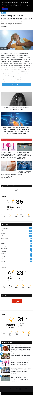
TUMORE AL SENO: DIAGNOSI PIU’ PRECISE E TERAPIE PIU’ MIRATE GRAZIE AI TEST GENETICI (20, 362)
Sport (3, 243)
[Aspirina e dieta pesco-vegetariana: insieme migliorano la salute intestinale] (5, 356)
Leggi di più (4, 7)
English (4, 261)
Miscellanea (5, 228)
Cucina (4, 246)
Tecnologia (5, 238)
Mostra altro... (16, 84)
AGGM (4, 26)
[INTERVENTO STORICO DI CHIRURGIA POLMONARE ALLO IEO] (24, 165)
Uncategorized (6, 258)
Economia (4, 248)
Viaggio (4, 253)
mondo (4, 241)
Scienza (4, 236)
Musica (4, 256)
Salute (3, 12)
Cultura (4, 251)
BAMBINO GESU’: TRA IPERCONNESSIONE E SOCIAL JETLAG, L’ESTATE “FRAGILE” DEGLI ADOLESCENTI (24, 155)
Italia (3, 233)
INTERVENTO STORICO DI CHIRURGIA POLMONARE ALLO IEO (24, 172)
